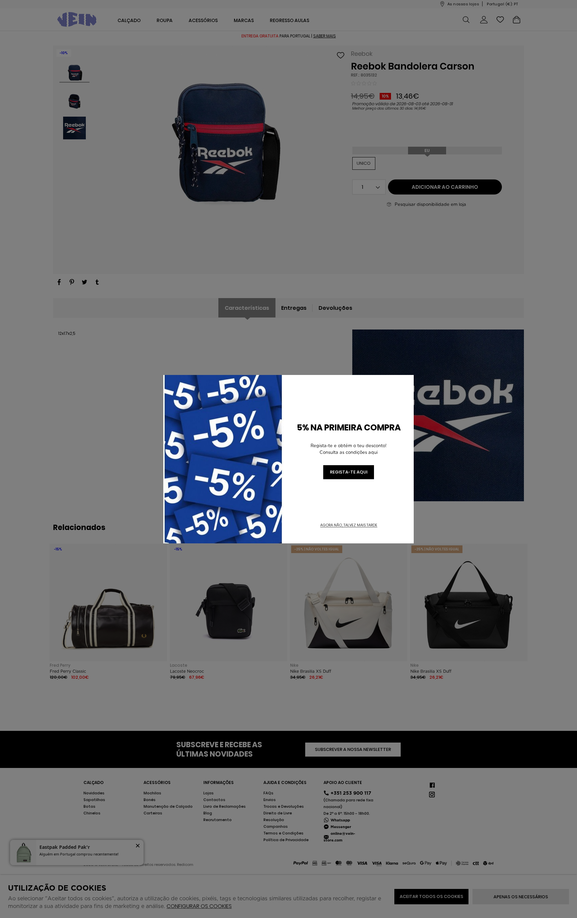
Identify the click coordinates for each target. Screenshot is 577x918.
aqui (373, 452)
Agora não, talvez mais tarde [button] (348, 525)
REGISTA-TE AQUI (348, 472)
